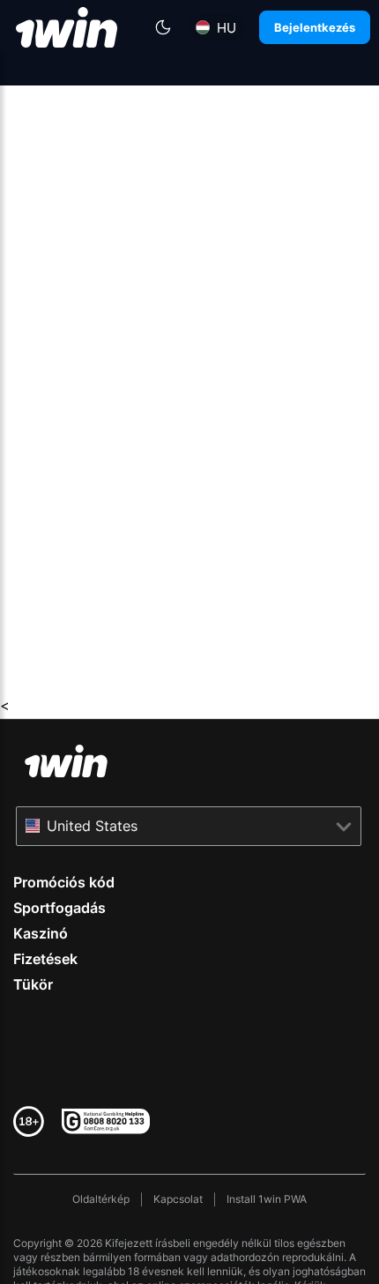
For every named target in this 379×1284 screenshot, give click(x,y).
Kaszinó (40, 933)
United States (92, 826)
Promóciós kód (64, 882)
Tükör (33, 984)
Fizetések (45, 959)
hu (226, 27)
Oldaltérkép (101, 1199)
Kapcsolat (178, 1199)
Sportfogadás (59, 908)
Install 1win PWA (267, 1199)
